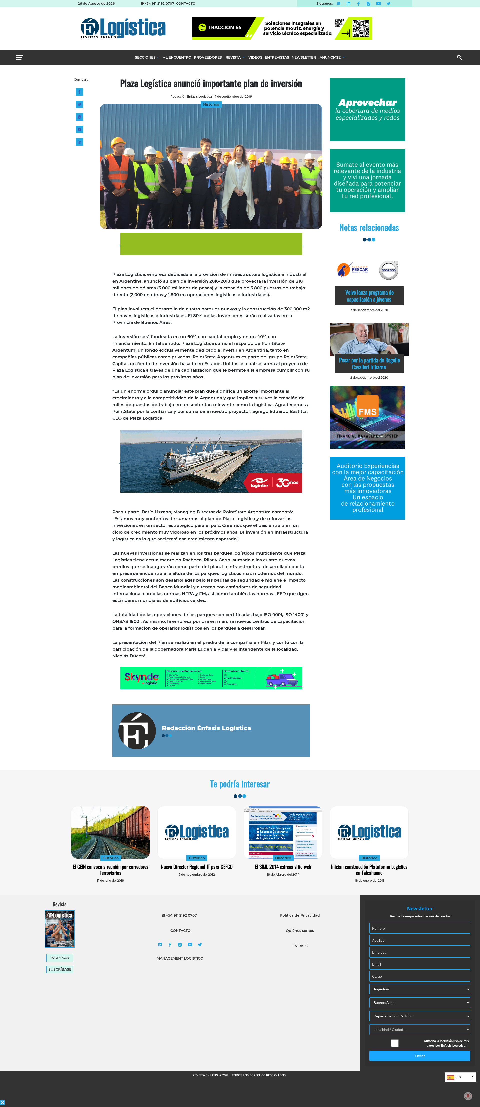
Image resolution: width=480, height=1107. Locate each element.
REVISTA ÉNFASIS (206, 1075)
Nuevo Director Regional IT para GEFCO (197, 866)
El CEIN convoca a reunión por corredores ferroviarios (110, 869)
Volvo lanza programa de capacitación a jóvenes (370, 295)
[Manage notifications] (468, 1096)
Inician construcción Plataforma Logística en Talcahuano (369, 869)
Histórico (111, 858)
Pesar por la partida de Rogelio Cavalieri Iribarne (369, 363)
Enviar (420, 1056)
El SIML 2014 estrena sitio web (283, 866)
